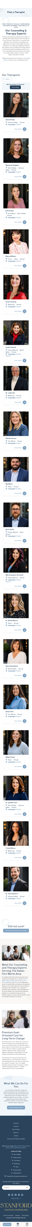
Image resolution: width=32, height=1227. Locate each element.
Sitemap (17, 1215)
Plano (16, 982)
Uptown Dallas (10, 981)
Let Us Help (15, 87)
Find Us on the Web (8, 1215)
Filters (7, 79)
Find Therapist (7, 1224)
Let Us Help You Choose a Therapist (16, 931)
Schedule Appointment (16, 1108)
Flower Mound (19, 981)
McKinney (9, 982)
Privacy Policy (25, 1215)
